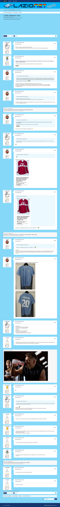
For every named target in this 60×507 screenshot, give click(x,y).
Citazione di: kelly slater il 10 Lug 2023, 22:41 (22, 154)
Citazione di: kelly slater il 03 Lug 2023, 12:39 (22, 96)
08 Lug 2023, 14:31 (18, 116)
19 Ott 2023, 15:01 (18, 439)
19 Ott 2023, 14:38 (18, 415)
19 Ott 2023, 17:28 (18, 481)
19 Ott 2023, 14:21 (18, 397)
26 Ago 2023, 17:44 (18, 259)
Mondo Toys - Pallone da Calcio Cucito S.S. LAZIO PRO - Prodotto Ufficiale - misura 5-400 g (20, 234)
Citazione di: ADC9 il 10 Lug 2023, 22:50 (22, 196)
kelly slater (7, 42)
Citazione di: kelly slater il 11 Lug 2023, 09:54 (22, 244)
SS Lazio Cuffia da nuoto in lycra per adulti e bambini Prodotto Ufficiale (17, 462)
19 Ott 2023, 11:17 (18, 339)
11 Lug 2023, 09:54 (18, 192)
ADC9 (7, 70)
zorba (7, 56)
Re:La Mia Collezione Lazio (19, 42)
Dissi (8, 450)
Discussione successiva (16, 19)
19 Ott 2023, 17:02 (18, 469)
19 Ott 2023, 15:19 (18, 451)
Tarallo (7, 337)
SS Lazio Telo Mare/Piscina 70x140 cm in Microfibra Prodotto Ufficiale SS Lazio (18, 109)
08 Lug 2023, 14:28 (18, 72)
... (10, 493)
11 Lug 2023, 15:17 (18, 241)
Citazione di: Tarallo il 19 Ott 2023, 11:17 (22, 401)
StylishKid (8, 467)
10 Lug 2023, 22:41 (18, 135)
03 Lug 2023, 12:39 (18, 44)
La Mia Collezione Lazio (12, 16)
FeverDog (8, 385)
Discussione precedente (8, 19)
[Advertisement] (30, 28)
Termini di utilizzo (50, 505)
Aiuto (45, 505)
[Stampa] (56, 36)
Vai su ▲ (55, 505)
